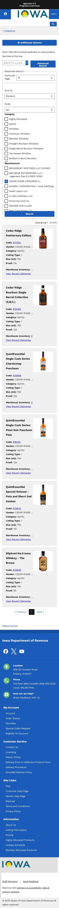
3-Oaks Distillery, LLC (21, 196)
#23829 (17, 570)
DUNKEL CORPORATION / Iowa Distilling (31, 186)
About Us (11, 825)
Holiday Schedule (15, 845)
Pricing (9, 835)
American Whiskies (19, 133)
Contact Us (12, 747)
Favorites (11, 723)
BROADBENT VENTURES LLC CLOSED (29, 168)
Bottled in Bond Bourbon (23, 158)
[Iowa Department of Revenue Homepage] (33, 14)
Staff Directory (10, 881)
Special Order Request (18, 728)
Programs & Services (29, 6)
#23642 (17, 508)
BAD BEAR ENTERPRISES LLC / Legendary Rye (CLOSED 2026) (26, 175)
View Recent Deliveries (18, 273)
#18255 (16, 442)
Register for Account (17, 733)
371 (32, 597)
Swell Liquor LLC (18, 191)
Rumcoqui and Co (19, 201)
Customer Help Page (17, 791)
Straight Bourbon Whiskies (23, 143)
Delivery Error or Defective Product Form (28, 762)
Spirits (12, 124)
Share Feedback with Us (26, 697)
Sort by (9, 90)
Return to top (10, 625)
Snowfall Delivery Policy (19, 772)
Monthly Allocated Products (21, 850)
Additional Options (31, 42)
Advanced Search (43, 64)
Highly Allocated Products (20, 840)
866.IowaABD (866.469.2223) (40, 683)
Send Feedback (31, 881)
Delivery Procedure (16, 767)
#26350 (17, 309)
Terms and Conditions (18, 806)
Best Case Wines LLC (20, 210)
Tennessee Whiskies (20, 153)
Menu (54, 14)
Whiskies (14, 128)
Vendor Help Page (15, 796)
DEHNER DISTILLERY (20, 205)
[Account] (5, 14)
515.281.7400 (27, 687)
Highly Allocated (18, 119)
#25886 (17, 375)
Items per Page (10, 77)
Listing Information (16, 830)
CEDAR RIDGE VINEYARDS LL (25, 181)
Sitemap (10, 801)
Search (29, 213)
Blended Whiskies (18, 138)
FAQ (8, 786)
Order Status (13, 718)
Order (8, 104)
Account (10, 713)
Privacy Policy (13, 811)
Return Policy (13, 757)
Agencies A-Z (29, 3)
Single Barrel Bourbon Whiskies (26, 148)
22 (32, 469)
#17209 (17, 242)
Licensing (11, 752)
